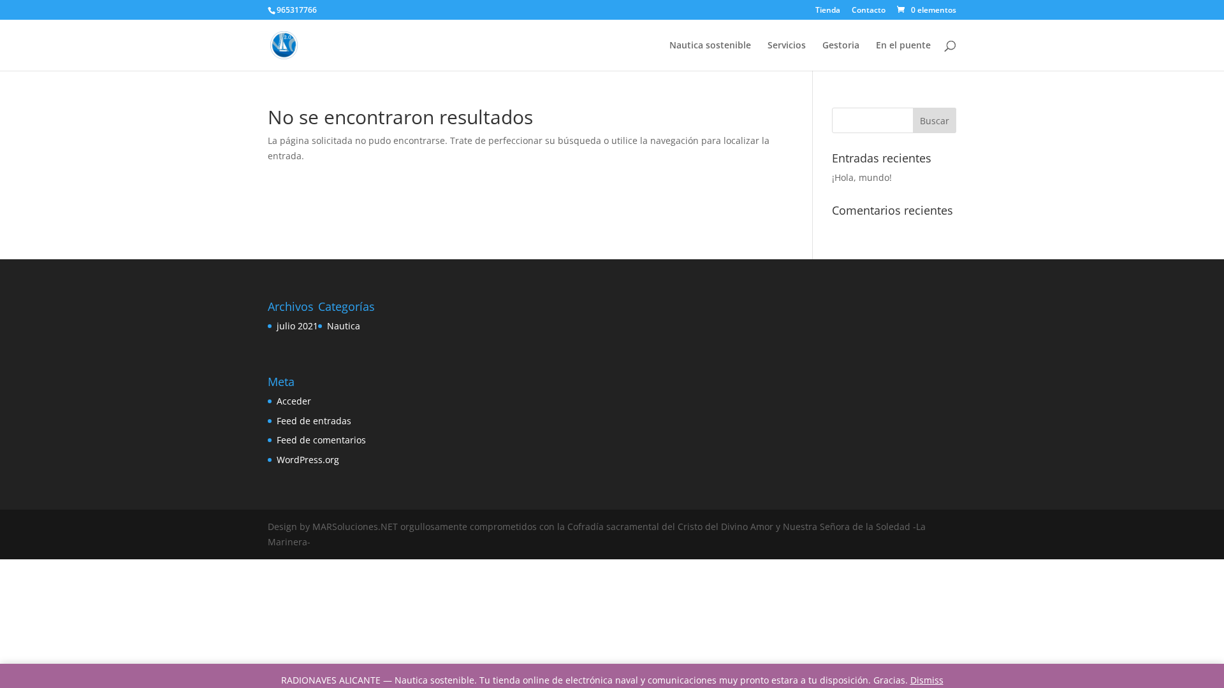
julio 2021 (297, 326)
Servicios (787, 46)
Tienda (827, 10)
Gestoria (840, 46)
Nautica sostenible (710, 46)
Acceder (294, 401)
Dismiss (926, 680)
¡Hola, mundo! (862, 177)
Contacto (868, 10)
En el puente (903, 46)
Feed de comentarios (321, 440)
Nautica (343, 326)
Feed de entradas (314, 421)
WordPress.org (308, 460)
